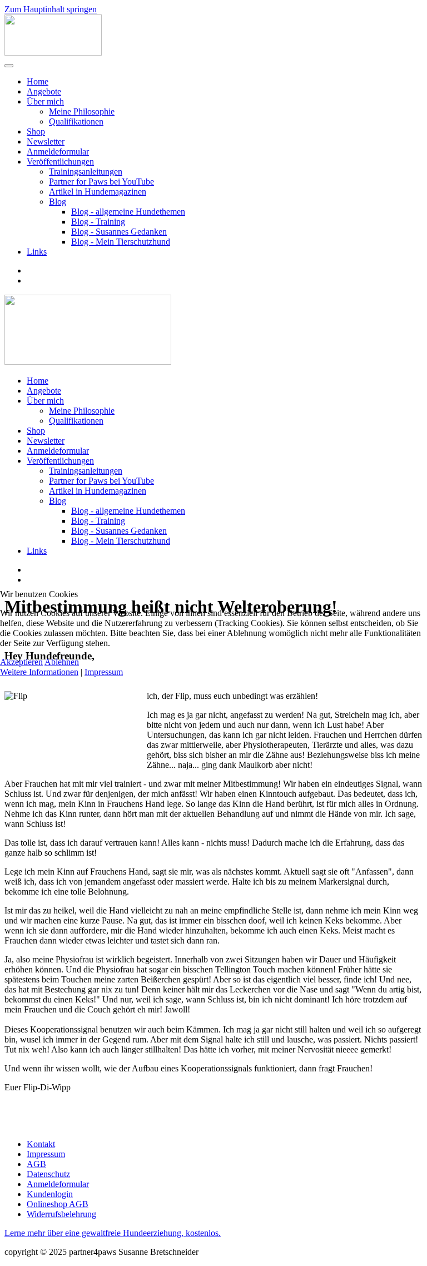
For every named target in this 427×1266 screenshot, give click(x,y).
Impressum (104, 672)
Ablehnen (61, 662)
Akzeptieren (21, 662)
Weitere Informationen (39, 672)
